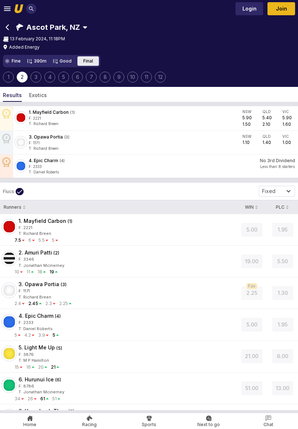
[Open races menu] (85, 27)
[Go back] (7, 27)
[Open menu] (7, 8)
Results (12, 95)
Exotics (38, 95)
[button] (48, 27)
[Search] (31, 9)
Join (281, 8)
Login (249, 8)
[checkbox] (13, 191)
